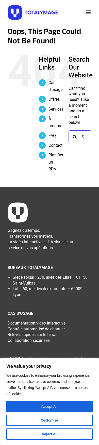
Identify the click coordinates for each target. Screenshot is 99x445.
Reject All (49, 434)
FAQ (52, 135)
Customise (49, 420)
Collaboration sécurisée (29, 340)
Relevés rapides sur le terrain (33, 334)
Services (55, 109)
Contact (55, 145)
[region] (49, 401)
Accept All (49, 406)
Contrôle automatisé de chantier (36, 329)
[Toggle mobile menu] (88, 12)
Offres (54, 99)
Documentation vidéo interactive (36, 323)
